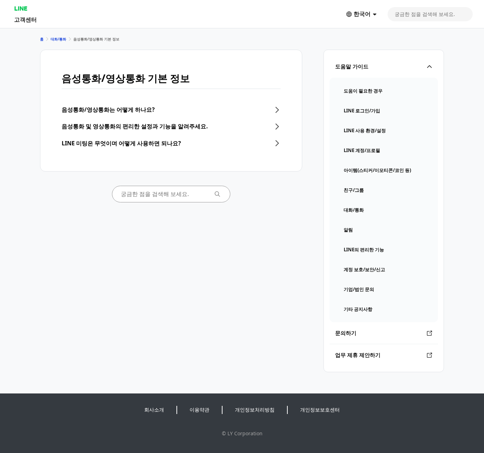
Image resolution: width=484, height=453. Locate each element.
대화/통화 (58, 39)
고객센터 (25, 19)
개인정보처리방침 (255, 409)
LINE (20, 8)
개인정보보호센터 (320, 409)
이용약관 (199, 409)
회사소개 (154, 409)
